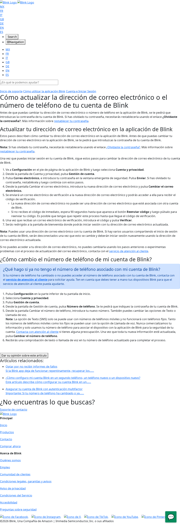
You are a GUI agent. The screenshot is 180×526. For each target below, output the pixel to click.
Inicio (3, 425)
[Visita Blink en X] (72, 516)
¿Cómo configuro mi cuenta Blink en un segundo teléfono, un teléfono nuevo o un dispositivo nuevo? (73, 380)
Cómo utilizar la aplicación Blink (44, 91)
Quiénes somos (10, 460)
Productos (7, 432)
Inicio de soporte (11, 91)
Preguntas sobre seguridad (18, 509)
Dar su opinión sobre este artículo (24, 355)
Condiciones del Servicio (16, 495)
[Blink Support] (17, 2)
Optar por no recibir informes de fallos (50, 369)
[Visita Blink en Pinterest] (155, 516)
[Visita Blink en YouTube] (125, 516)
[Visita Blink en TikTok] (96, 516)
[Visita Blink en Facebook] (14, 516)
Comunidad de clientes (15, 474)
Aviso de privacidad (13, 488)
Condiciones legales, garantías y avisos (26, 481)
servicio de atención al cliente (128, 251)
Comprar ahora (10, 446)
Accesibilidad (8, 502)
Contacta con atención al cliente (37, 332)
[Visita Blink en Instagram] (46, 516)
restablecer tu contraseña (71, 121)
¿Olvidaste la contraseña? (123, 147)
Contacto (6, 439)
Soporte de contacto (13, 409)
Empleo (5, 467)
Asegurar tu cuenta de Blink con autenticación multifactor (45, 391)
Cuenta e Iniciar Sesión (81, 91)
